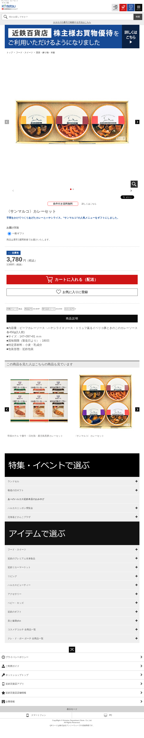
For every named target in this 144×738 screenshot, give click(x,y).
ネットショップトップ (17, 675)
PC (110, 715)
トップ (9, 52)
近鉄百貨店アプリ (15, 683)
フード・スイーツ (24, 52)
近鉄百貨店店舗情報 (16, 692)
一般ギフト (17, 233)
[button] (137, 122)
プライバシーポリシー (17, 657)
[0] (123, 7)
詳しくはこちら (89, 204)
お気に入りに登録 (75, 292)
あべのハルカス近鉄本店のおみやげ (26, 499)
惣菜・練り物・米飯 (45, 52)
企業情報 (10, 701)
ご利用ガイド (12, 666)
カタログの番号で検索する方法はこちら (72, 22)
